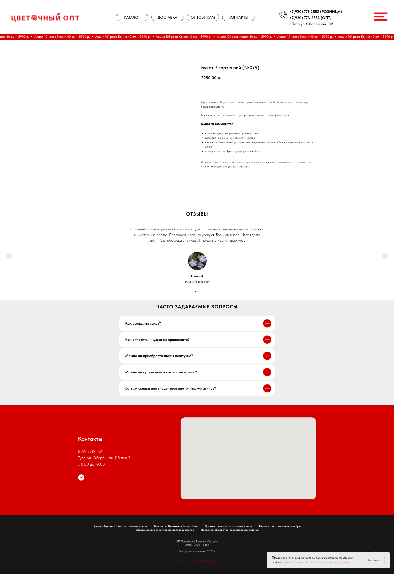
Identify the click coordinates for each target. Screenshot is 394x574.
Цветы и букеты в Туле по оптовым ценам (120, 526)
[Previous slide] (9, 256)
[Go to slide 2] (198, 291)
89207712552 (90, 451)
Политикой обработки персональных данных (321, 562)
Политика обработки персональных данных (230, 529)
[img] (45, 17)
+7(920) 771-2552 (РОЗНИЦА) (315, 11)
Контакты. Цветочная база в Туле (176, 526)
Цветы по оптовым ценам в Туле (280, 526)
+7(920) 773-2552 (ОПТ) (310, 17)
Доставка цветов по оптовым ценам (228, 526)
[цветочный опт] (81, 477)
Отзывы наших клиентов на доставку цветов (165, 529)
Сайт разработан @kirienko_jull (197, 561)
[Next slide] (385, 256)
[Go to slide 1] (195, 291)
